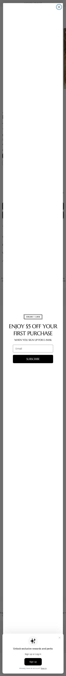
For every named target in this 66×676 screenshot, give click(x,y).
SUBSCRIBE (33, 359)
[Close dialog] (59, 7)
